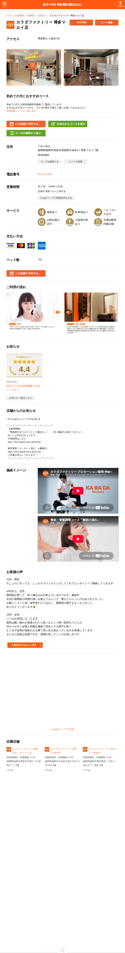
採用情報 (120, 6)
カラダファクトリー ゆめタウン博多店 (103, 751)
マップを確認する (49, 161)
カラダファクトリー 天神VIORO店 (63, 751)
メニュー (4, 7)
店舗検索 (19, 15)
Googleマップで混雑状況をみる (56, 198)
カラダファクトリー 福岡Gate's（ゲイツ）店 (25, 751)
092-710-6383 (45, 174)
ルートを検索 (75, 161)
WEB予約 (81, 22)
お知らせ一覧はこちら (20, 398)
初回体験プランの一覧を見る (21, 111)
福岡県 (31, 15)
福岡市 (42, 15)
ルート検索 (106, 22)
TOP (9, 15)
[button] (34, 67)
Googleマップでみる (62, 729)
